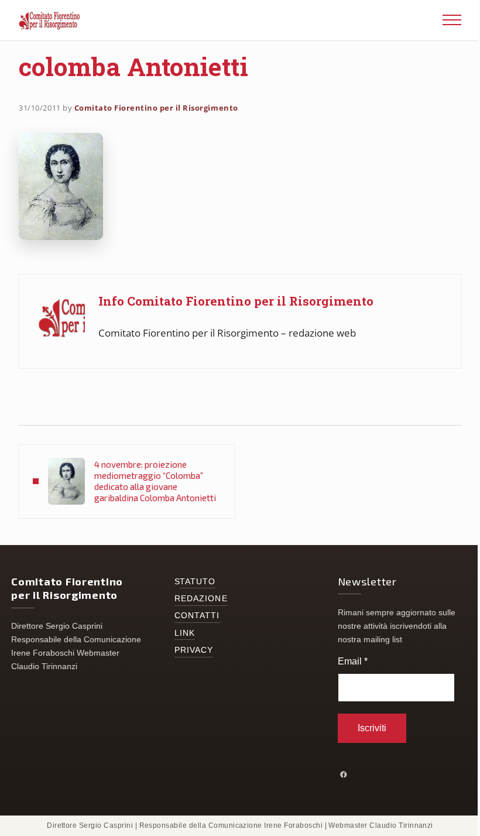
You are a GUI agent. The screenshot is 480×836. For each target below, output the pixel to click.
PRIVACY (194, 650)
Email (353, 661)
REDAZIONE (201, 598)
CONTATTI (197, 615)
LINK (184, 633)
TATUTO (198, 581)
